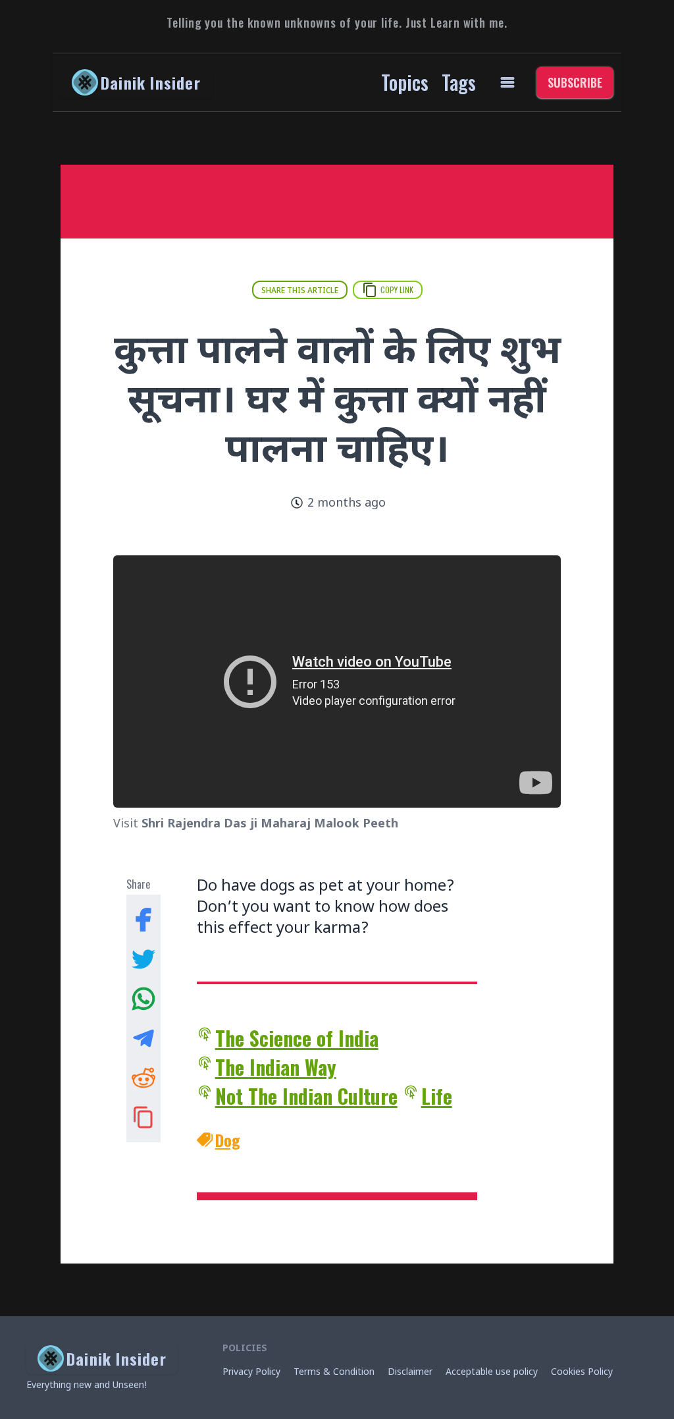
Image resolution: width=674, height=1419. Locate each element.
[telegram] (143, 1038)
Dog (227, 1139)
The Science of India (296, 1038)
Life (436, 1096)
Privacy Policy (251, 1372)
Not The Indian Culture (306, 1096)
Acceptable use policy (492, 1372)
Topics (404, 82)
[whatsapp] (143, 999)
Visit (255, 824)
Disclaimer (410, 1372)
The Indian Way (275, 1067)
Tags (459, 82)
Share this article (299, 291)
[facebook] (143, 920)
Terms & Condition (334, 1372)
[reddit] (143, 1078)
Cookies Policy (582, 1372)
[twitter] (143, 959)
